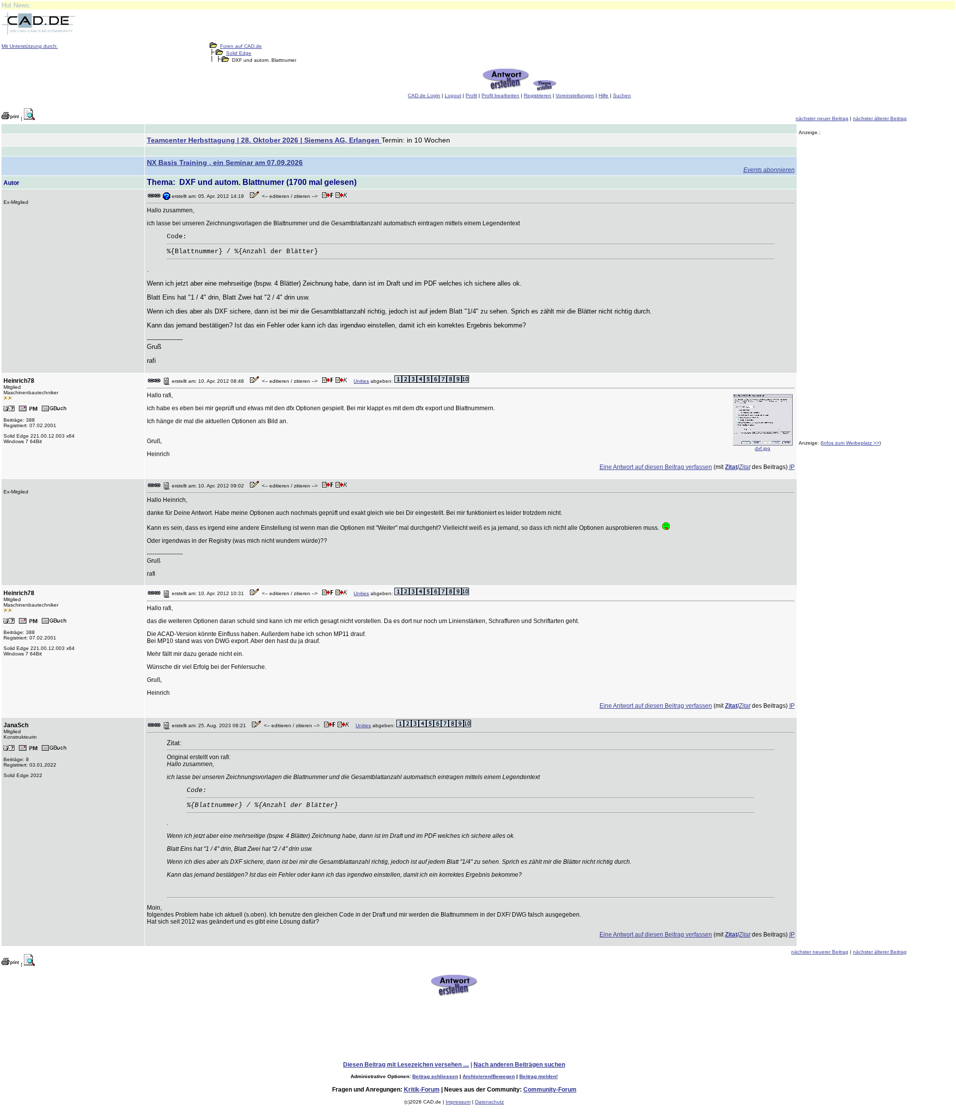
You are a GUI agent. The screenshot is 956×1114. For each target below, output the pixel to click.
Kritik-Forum (422, 1089)
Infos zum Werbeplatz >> (850, 443)
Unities (361, 381)
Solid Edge (238, 53)
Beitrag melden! (538, 1076)
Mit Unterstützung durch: (29, 46)
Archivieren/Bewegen (489, 1076)
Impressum (458, 1102)
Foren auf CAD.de (241, 46)
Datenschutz (489, 1102)
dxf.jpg (762, 448)
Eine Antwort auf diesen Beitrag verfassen (655, 467)
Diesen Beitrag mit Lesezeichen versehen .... (406, 1064)
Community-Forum (550, 1089)
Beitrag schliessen (435, 1076)
